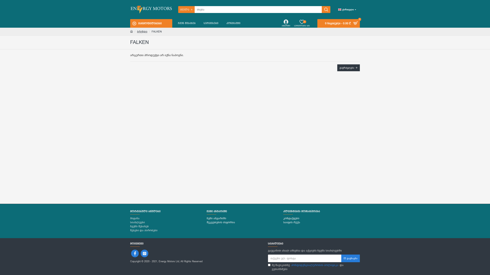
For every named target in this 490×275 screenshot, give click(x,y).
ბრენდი (142, 31)
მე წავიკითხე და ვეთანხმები (308, 267)
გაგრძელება (347, 67)
